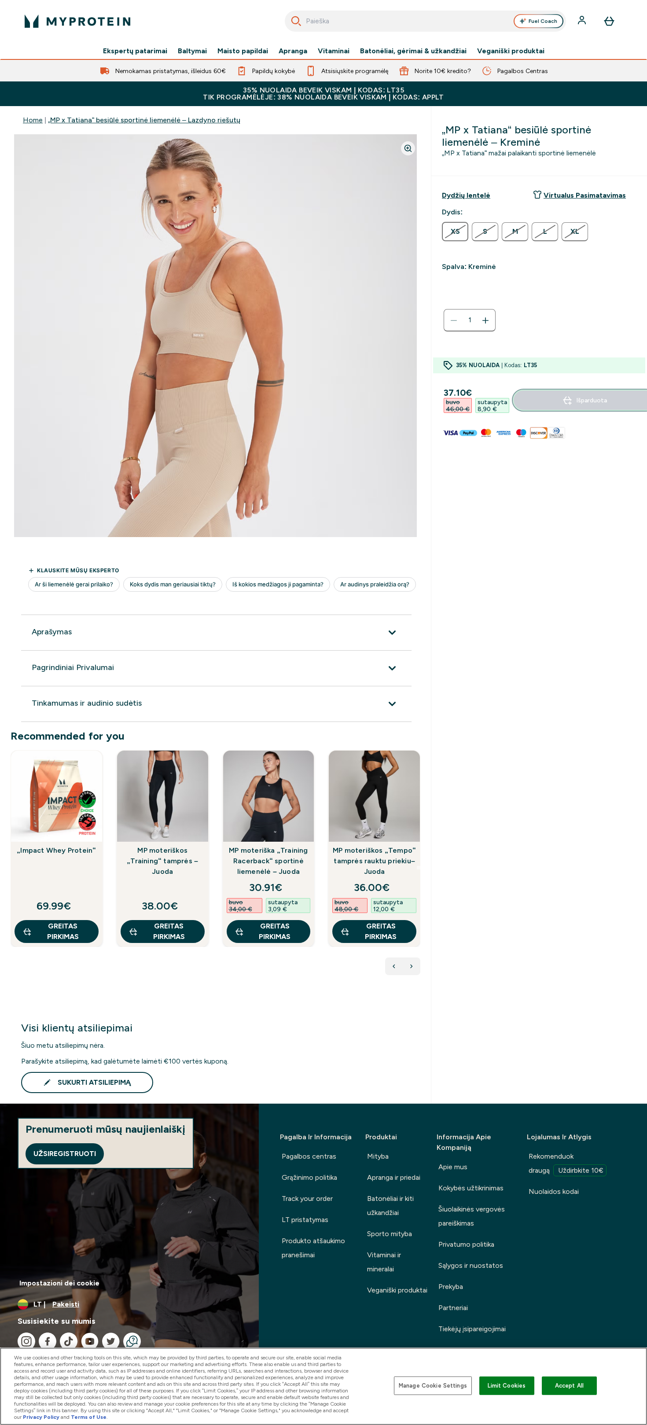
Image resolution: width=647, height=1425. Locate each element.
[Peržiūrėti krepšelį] (609, 21)
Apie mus (452, 1167)
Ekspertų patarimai (135, 51)
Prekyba (450, 1286)
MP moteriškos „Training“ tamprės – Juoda (162, 861)
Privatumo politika (466, 1244)
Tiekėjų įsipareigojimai (472, 1329)
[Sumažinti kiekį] (453, 320)
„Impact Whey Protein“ (56, 850)
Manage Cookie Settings (433, 1385)
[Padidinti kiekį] (485, 320)
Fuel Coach (543, 21)
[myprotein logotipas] (77, 21)
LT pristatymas (305, 1219)
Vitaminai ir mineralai (384, 1262)
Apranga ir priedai (393, 1177)
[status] (469, 320)
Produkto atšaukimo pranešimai (313, 1248)
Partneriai (453, 1307)
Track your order (307, 1198)
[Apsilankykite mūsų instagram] (26, 1341)
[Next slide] (418, 867)
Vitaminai (333, 51)
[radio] (455, 231)
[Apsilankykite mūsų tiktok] (68, 1341)
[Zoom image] (408, 148)
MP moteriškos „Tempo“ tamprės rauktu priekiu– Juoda (374, 861)
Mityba (378, 1156)
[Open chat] (132, 1341)
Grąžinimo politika (309, 1177)
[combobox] (425, 21)
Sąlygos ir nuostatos (470, 1265)
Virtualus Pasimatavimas (585, 195)
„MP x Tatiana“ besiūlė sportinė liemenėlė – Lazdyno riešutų (144, 120)
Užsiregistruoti (64, 1153)
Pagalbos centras (309, 1156)
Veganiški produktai (510, 51)
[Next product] (411, 966)
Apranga (293, 51)
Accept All (569, 1385)
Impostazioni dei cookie (59, 1283)
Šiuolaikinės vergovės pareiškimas (471, 1216)
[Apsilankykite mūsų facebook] (47, 1341)
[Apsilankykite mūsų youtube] (90, 1341)
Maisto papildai (242, 51)
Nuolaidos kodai (554, 1191)
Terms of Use (89, 1417)
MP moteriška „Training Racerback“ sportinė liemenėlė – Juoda (268, 861)
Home (33, 120)
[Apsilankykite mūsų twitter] (111, 1341)
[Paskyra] (583, 21)
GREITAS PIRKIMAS (63, 931)
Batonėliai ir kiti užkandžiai (390, 1205)
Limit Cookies (507, 1385)
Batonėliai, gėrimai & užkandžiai (413, 51)
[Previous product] (394, 966)
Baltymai (192, 51)
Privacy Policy (41, 1417)
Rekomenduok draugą (566, 1163)
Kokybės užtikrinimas (471, 1188)
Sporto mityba (389, 1233)
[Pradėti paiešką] (296, 21)
